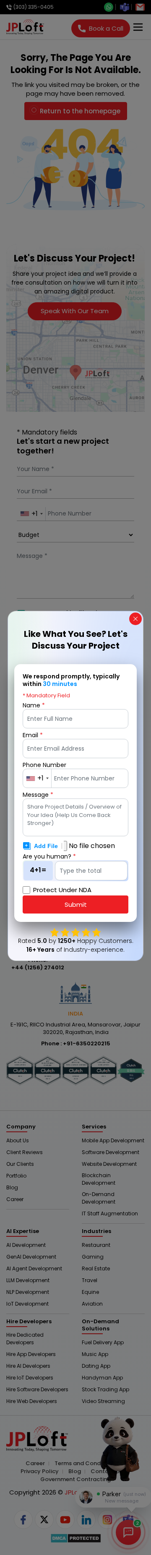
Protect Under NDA (62, 890)
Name (34, 705)
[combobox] (37, 778)
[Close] (135, 619)
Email (33, 735)
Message (38, 794)
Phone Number (44, 765)
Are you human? (49, 856)
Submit (76, 904)
